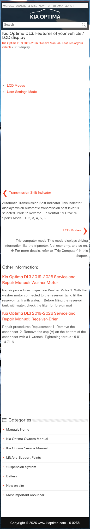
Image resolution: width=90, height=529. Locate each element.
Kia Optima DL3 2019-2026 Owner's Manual (31, 43)
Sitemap (58, 5)
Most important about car (25, 495)
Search (69, 5)
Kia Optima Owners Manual (27, 439)
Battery (11, 476)
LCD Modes (16, 85)
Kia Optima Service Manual (27, 448)
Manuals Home (17, 429)
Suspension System (21, 467)
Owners (21, 5)
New (41, 5)
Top (48, 5)
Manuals (8, 5)
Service (32, 5)
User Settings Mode (22, 92)
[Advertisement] (45, 66)
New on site (15, 485)
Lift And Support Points (23, 457)
